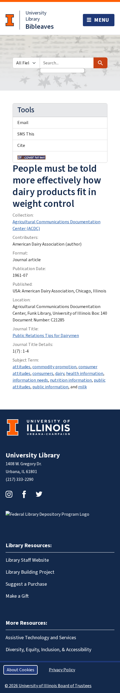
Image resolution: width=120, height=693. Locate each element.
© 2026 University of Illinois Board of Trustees (48, 686)
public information (50, 387)
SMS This (25, 134)
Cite (21, 145)
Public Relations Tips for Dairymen (46, 336)
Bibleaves (39, 27)
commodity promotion (54, 367)
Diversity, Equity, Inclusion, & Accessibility (48, 649)
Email (22, 123)
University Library (35, 16)
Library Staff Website (27, 560)
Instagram (9, 494)
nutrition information (71, 380)
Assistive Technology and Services (41, 637)
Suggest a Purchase (26, 584)
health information (84, 373)
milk (82, 387)
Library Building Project (30, 572)
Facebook (24, 494)
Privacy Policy (62, 670)
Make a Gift (17, 596)
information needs (30, 380)
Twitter (39, 494)
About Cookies (20, 670)
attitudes (21, 367)
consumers (42, 373)
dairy (59, 373)
